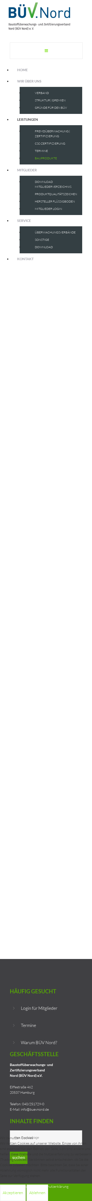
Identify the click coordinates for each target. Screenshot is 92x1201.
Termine (41, 151)
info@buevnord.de (35, 1109)
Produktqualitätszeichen (56, 194)
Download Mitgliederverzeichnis (53, 184)
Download (44, 247)
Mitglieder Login (48, 209)
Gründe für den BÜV (51, 107)
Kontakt (25, 259)
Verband (42, 93)
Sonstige (42, 240)
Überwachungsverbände (55, 232)
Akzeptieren (13, 1192)
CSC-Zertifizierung (50, 143)
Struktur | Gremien (50, 100)
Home (22, 70)
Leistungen (27, 119)
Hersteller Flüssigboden (55, 201)
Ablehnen (37, 1192)
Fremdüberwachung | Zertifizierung (52, 133)
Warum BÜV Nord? (39, 1042)
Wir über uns (29, 81)
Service (24, 220)
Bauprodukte (46, 158)
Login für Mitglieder (39, 1008)
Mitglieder (27, 170)
